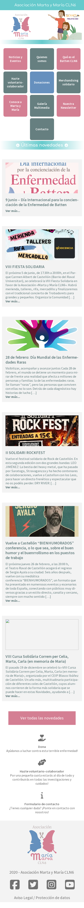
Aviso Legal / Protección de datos (42, 897)
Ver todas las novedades (42, 718)
